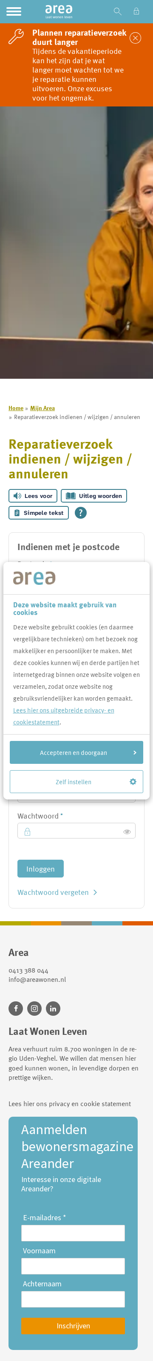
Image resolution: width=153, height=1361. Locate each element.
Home (15, 407)
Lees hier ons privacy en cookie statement (69, 1103)
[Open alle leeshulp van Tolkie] (81, 513)
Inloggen (40, 868)
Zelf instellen (73, 781)
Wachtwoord (55, 816)
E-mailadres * (44, 1217)
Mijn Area (42, 407)
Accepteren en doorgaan (73, 752)
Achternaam (42, 1283)
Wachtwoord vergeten (53, 892)
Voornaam (39, 1250)
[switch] (127, 831)
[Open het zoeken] (117, 11)
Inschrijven (73, 1325)
